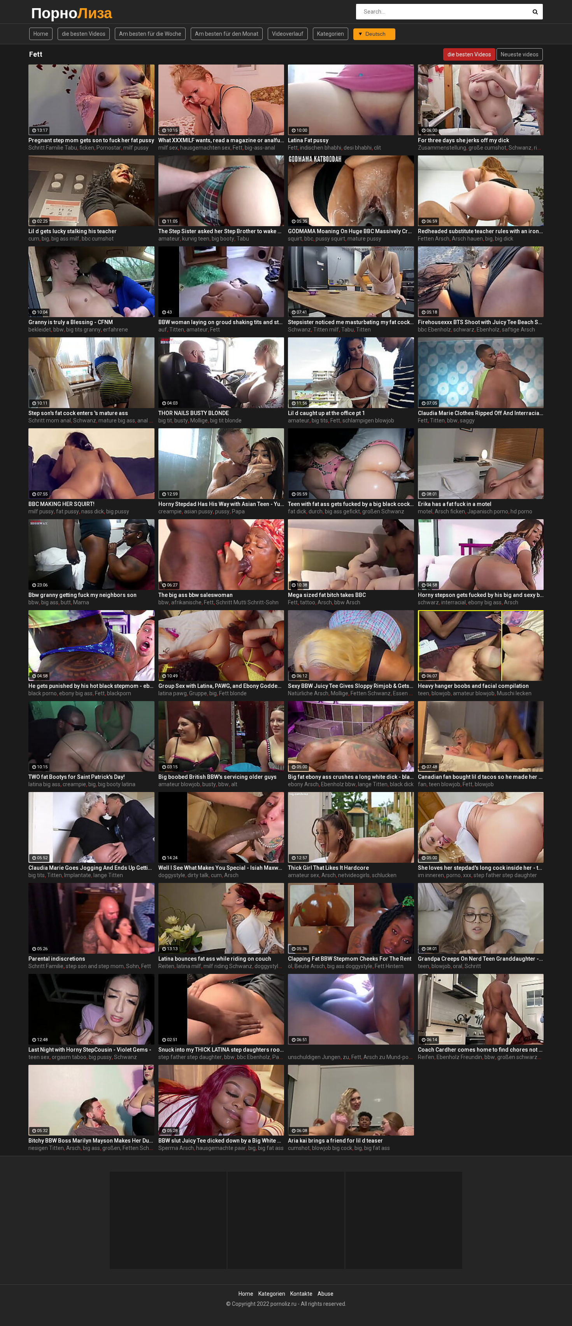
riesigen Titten (46, 1148)
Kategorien (330, 34)
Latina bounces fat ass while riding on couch (214, 959)
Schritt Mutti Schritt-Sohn (247, 602)
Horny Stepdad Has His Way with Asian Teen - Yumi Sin (221, 504)
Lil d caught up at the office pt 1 (326, 413)
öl (290, 966)
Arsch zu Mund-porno (390, 1057)
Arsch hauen (467, 239)
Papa (238, 511)
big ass (49, 602)
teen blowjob (444, 784)
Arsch (325, 602)
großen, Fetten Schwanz (132, 1148)
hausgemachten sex (205, 148)
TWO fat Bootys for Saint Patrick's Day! (76, 777)
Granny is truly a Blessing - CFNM (70, 322)
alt (234, 784)
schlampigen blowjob (368, 420)
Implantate (77, 875)
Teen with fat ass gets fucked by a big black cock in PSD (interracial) (351, 504)
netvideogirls (354, 875)
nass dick (92, 511)
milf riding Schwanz (228, 966)
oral (457, 966)
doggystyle (171, 875)
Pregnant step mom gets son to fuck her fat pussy (91, 140)
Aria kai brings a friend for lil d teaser (335, 1141)
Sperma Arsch (176, 1148)
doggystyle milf (273, 966)
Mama (81, 602)
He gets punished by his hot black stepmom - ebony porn (91, 686)
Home (40, 34)
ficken (86, 148)
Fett (237, 148)
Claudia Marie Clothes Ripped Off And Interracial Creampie (481, 413)
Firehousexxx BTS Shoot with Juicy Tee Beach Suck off (481, 322)
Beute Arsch (310, 966)
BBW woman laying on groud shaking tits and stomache (221, 322)
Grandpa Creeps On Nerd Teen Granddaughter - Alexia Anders (481, 959)
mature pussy (364, 239)
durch (316, 511)
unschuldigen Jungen (314, 1057)
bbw (58, 329)
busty (181, 420)
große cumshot (487, 148)
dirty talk (198, 875)
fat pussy (67, 511)
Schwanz (520, 148)
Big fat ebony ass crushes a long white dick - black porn (351, 777)
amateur (169, 239)
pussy (222, 511)
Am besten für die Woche (150, 34)
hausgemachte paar (221, 1148)
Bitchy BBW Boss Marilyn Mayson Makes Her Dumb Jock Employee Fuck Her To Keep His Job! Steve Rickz (91, 1141)
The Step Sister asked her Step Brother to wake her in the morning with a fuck (221, 231)
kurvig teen (195, 239)
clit (377, 148)
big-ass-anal (260, 148)
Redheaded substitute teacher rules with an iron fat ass (481, 231)
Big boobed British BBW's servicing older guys (217, 777)
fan (422, 784)
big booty (223, 239)
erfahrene (115, 329)
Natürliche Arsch (308, 693)
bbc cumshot (98, 239)
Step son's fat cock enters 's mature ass (78, 413)
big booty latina (116, 784)
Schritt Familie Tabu (52, 148)
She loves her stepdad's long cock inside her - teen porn (481, 868)
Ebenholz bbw (338, 784)
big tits (320, 420)
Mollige (199, 420)
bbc (308, 239)
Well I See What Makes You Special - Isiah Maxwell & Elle (221, 868)
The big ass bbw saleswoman (195, 595)
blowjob (441, 693)
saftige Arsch (518, 329)
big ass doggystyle (349, 966)
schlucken (384, 875)
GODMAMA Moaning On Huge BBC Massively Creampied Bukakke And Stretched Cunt (351, 231)
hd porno (521, 511)
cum (33, 239)
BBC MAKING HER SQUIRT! (61, 504)
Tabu (243, 239)
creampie (170, 511)
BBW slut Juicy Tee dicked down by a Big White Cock (221, 1141)
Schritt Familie (45, 966)
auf (162, 329)
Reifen (426, 1057)
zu (346, 1057)
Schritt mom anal (49, 420)
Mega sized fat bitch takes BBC (327, 595)
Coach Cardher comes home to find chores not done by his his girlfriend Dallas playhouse (481, 1050)
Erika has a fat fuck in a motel (454, 504)
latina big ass (44, 784)
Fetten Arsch (433, 239)
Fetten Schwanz (371, 693)
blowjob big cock (332, 1148)
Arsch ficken (450, 511)
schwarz (463, 329)
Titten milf (326, 329)
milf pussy (136, 148)
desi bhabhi (358, 148)
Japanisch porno (487, 511)
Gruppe (198, 693)
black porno (42, 693)
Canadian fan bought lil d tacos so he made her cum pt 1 (481, 777)
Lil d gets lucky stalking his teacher (72, 231)
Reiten (166, 966)
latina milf (189, 966)
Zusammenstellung (442, 148)
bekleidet (39, 329)
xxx (467, 875)
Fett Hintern (389, 966)
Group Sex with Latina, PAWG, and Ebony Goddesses (221, 686)
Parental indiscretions (56, 959)
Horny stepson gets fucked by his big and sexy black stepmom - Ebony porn (481, 595)
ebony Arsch (303, 784)
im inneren (431, 875)
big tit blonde (226, 420)
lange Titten (373, 784)
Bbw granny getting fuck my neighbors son (82, 595)
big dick (504, 239)
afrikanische (186, 602)
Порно (51, 13)
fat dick (297, 511)
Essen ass (405, 693)
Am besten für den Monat (226, 34)
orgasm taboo (69, 1057)
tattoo (307, 602)
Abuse (325, 1294)
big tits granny (83, 329)
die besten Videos (83, 34)
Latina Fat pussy (308, 140)
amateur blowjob (474, 693)
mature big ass (116, 420)
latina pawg (172, 693)
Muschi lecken (514, 693)
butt (66, 602)
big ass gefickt (342, 511)
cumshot (299, 1148)
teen (423, 693)
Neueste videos (520, 54)
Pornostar (109, 148)
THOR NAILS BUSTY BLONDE (193, 413)
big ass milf (65, 239)
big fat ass (271, 1148)
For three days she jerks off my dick (463, 140)
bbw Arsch (347, 602)
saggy (467, 420)
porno (453, 875)
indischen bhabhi (320, 148)
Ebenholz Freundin (459, 1057)
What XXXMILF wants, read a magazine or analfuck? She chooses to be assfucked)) (221, 140)
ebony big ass (485, 602)
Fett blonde (233, 693)
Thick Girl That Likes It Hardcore (328, 868)
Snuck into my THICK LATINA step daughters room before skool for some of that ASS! (221, 1050)
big (45, 239)
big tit (165, 420)
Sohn (132, 966)
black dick (402, 784)
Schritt (473, 966)
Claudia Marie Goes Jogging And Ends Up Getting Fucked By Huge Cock (91, 868)
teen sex (38, 1057)
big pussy (117, 511)
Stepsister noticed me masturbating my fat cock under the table (351, 322)
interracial (453, 602)
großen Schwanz (383, 511)
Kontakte (301, 1294)
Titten (176, 329)
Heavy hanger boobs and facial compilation (473, 686)
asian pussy (198, 511)
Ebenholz (488, 329)
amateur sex (303, 875)
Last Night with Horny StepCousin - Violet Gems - (89, 1050)
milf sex (168, 148)
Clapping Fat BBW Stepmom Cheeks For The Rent (349, 959)
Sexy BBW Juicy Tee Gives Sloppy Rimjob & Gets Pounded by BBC (351, 686)
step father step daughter (505, 875)
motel (425, 511)
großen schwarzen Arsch (528, 1057)
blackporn (119, 693)
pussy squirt (330, 239)
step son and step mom (95, 966)
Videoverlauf (288, 34)
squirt (295, 239)
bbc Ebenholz (434, 329)
